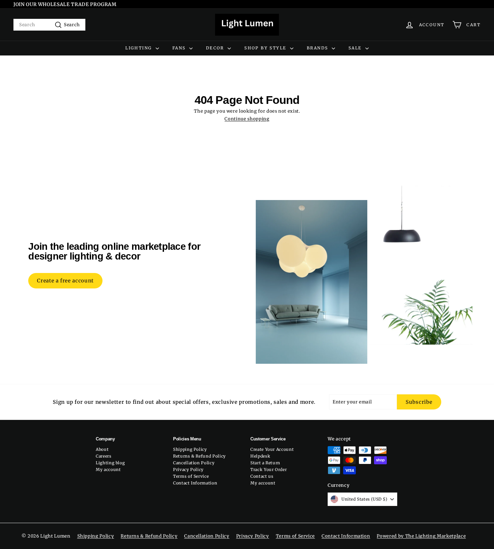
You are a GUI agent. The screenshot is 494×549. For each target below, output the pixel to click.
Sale (356, 47)
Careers (104, 456)
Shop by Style (266, 47)
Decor (216, 47)
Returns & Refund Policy (199, 456)
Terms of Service (191, 476)
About (102, 449)
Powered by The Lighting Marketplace (421, 536)
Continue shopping (246, 119)
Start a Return (265, 462)
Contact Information (195, 482)
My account (108, 469)
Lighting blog (110, 462)
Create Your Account (272, 449)
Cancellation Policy (193, 462)
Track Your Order (268, 469)
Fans (180, 47)
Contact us (262, 476)
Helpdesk (260, 456)
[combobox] (49, 25)
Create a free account (65, 280)
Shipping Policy (190, 449)
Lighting (139, 47)
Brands (318, 47)
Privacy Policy (188, 469)
